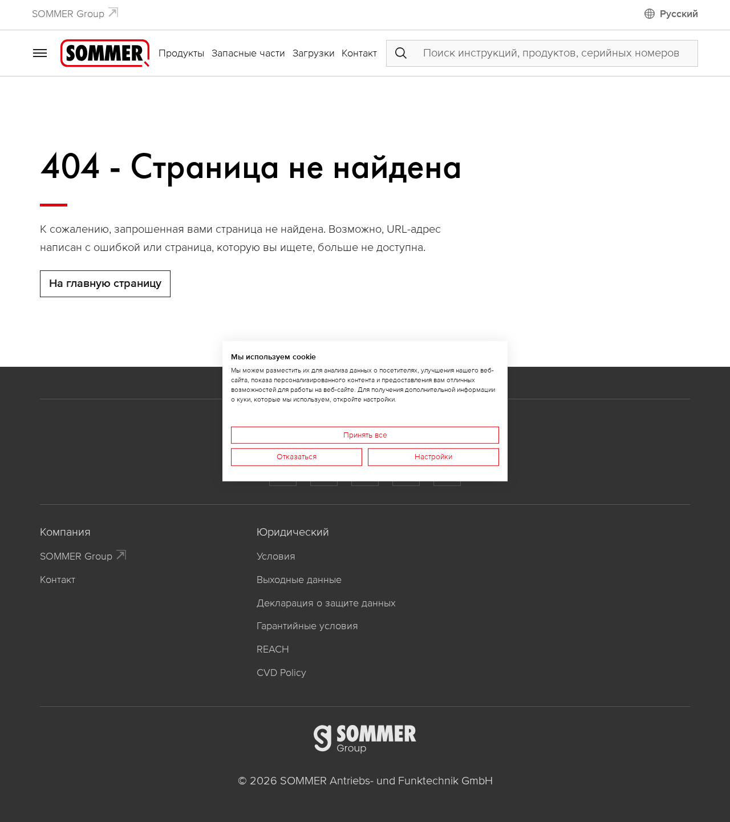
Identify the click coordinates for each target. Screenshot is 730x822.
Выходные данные (299, 579)
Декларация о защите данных (326, 603)
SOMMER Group (68, 13)
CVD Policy (281, 672)
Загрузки (314, 53)
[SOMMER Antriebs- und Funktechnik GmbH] (104, 52)
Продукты (181, 53)
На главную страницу (105, 283)
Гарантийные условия (307, 625)
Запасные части (248, 53)
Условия (276, 556)
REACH (273, 649)
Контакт (359, 53)
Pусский (679, 13)
